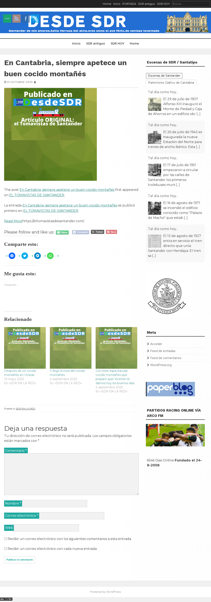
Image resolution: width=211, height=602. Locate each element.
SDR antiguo (146, 3)
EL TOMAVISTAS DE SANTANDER (36, 195)
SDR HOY (163, 3)
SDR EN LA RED (25, 408)
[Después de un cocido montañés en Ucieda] (25, 348)
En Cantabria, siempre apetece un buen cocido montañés (67, 190)
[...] (198, 114)
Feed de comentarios (165, 358)
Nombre (13, 503)
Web (9, 528)
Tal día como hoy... (163, 92)
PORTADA (129, 3)
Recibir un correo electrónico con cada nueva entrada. (52, 549)
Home (107, 3)
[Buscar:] (191, 3)
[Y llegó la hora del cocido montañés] (70, 348)
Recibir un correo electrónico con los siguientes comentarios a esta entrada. (70, 539)
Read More (13, 221)
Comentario (16, 451)
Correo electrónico (21, 516)
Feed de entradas (162, 351)
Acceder (156, 344)
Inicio (116, 3)
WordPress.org (161, 365)
